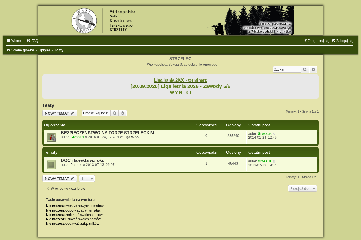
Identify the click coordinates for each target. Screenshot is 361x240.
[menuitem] (32, 41)
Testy (48, 105)
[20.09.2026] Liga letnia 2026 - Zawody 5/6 (180, 86)
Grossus (77, 137)
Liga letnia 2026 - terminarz (180, 80)
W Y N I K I (180, 93)
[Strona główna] (180, 20)
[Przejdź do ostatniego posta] (274, 134)
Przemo (76, 165)
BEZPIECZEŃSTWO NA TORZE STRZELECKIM (107, 133)
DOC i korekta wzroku (82, 160)
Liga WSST (132, 137)
